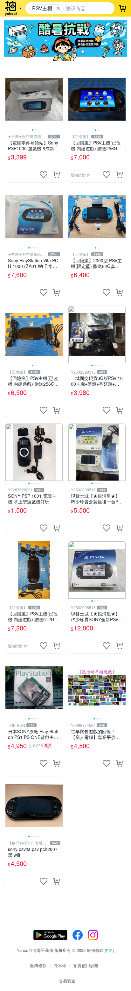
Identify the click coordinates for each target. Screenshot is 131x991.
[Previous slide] (9, 99)
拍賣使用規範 (85, 965)
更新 (109, 950)
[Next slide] (58, 99)
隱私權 (60, 965)
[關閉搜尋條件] (58, 8)
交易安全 (67, 981)
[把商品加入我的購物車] (56, 175)
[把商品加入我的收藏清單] (43, 175)
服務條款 (38, 965)
